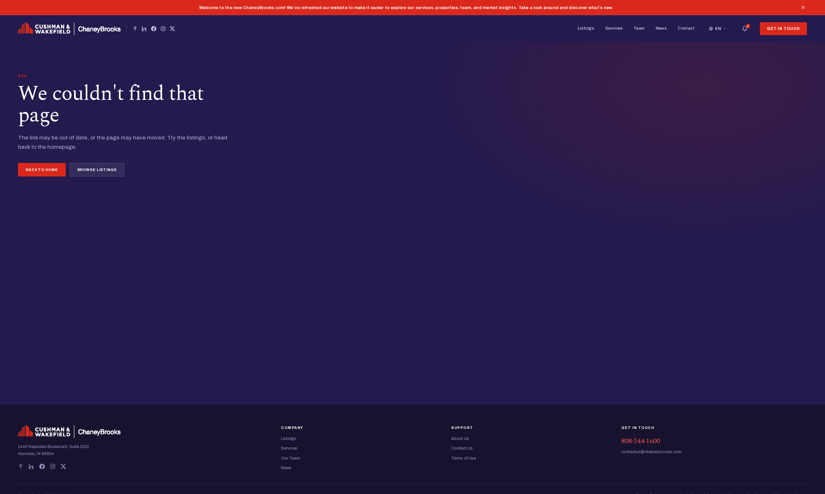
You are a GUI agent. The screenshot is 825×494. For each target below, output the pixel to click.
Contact (686, 28)
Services (614, 28)
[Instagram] (163, 28)
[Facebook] (153, 28)
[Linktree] (135, 28)
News (661, 28)
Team (639, 28)
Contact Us (462, 448)
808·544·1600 (640, 441)
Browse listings (97, 170)
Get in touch (783, 28)
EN (718, 28)
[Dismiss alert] (803, 7)
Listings (586, 28)
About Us (460, 438)
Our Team (290, 458)
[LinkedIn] (144, 28)
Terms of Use (463, 458)
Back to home (42, 170)
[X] (172, 28)
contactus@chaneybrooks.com (651, 452)
